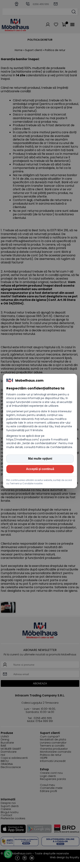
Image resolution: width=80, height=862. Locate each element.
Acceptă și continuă (40, 469)
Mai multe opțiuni (40, 458)
